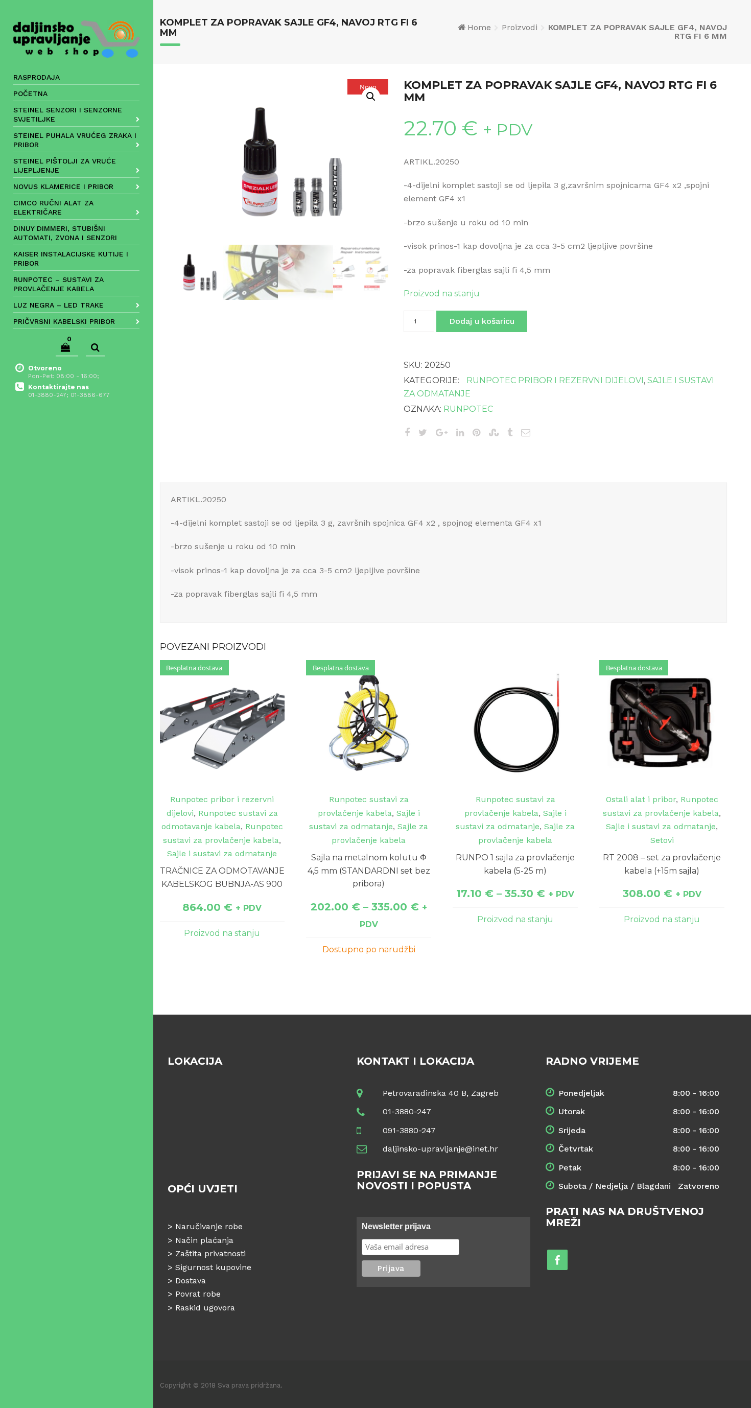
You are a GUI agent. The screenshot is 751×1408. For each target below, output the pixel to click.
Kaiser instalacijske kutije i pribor (70, 258)
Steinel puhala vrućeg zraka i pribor (74, 140)
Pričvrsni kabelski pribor (64, 321)
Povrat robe (198, 1294)
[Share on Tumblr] (509, 432)
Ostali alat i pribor (641, 799)
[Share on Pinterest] (476, 432)
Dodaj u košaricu (481, 321)
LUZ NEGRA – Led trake (58, 305)
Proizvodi (519, 27)
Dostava (190, 1280)
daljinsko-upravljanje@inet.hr (440, 1149)
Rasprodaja (36, 77)
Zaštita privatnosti (210, 1253)
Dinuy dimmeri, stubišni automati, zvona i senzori (65, 233)
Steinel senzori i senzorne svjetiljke (67, 114)
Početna (30, 93)
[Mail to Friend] (525, 432)
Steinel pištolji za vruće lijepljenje (64, 165)
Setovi (662, 840)
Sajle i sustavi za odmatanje (222, 853)
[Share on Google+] (442, 432)
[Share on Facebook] (407, 432)
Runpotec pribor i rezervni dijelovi (555, 380)
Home (479, 27)
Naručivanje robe (209, 1226)
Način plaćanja (204, 1240)
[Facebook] (557, 1260)
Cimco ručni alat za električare (53, 207)
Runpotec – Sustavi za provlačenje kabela (58, 284)
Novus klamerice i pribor (63, 186)
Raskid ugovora (205, 1307)
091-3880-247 (409, 1130)
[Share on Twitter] (422, 432)
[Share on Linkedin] (460, 432)
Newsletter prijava (396, 1226)
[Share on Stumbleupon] (494, 432)
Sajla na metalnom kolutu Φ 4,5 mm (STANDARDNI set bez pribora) (369, 870)
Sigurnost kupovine (213, 1267)
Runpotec (468, 409)
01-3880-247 (407, 1111)
